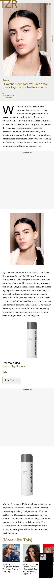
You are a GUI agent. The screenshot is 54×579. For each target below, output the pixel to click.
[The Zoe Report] (8, 4)
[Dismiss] (50, 555)
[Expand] (42, 555)
